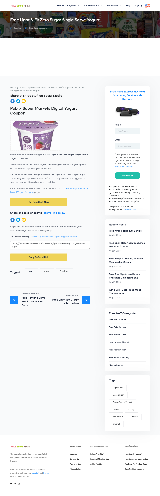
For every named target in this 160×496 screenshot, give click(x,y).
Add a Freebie (96, 464)
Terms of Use (75, 464)
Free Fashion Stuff (117, 350)
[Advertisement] (80, 58)
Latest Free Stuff (97, 454)
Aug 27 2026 (115, 282)
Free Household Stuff (119, 342)
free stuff (35, 473)
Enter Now (127, 176)
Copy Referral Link (39, 257)
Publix (31, 272)
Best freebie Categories (134, 469)
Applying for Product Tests (136, 464)
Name (118, 124)
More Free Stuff (91, 6)
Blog (128, 6)
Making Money (116, 365)
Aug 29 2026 (115, 235)
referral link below (53, 213)
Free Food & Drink (117, 335)
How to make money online (136, 459)
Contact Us (74, 459)
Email (118, 140)
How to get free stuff (133, 454)
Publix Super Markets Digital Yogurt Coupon (54, 237)
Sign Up (138, 6)
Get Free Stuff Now (38, 202)
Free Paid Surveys (117, 327)
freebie (46, 473)
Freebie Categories (66, 6)
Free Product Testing (119, 358)
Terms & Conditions (124, 167)
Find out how (130, 210)
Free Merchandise (117, 319)
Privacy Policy (75, 469)
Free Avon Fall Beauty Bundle (125, 231)
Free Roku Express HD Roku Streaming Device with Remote (127, 95)
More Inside (112, 6)
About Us (73, 454)
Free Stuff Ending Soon (100, 459)
